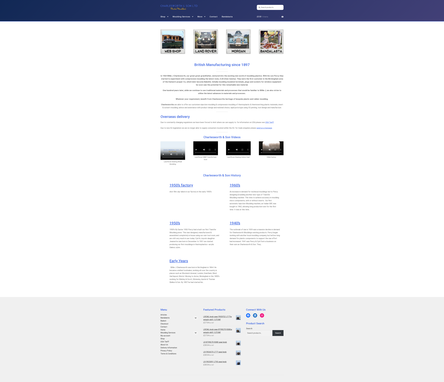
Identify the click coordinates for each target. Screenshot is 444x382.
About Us (164, 345)
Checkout (164, 324)
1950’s (175, 223)
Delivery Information (168, 348)
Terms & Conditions (168, 354)
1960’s (235, 185)
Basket (163, 321)
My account (165, 336)
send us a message (264, 128)
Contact (214, 17)
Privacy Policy (166, 351)
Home (162, 330)
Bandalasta (227, 17)
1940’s (235, 223)
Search (249, 328)
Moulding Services (181, 17)
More (199, 17)
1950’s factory (181, 185)
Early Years (179, 261)
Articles (163, 315)
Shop (162, 17)
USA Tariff (269, 122)
